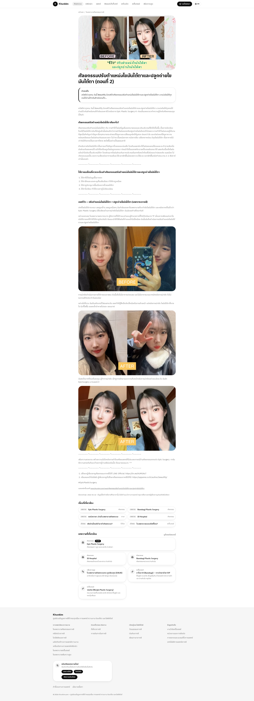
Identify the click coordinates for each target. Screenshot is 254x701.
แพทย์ (98, 3)
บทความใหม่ (67, 671)
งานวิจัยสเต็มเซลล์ (174, 629)
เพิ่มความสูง (148, 3)
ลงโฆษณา (186, 3)
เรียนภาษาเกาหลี (135, 637)
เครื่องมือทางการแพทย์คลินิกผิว (65, 646)
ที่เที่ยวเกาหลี (96, 629)
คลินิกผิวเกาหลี (59, 633)
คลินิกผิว (88, 3)
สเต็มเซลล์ (136, 3)
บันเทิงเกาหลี (134, 633)
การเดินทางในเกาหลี (98, 633)
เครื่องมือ (124, 3)
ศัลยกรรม (78, 3)
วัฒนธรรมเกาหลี (135, 629)
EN (198, 4)
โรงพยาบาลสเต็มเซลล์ (61, 650)
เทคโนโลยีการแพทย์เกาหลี (177, 642)
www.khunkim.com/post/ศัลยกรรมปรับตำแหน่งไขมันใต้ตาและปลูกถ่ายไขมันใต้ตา (117, 488)
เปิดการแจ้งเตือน (69, 677)
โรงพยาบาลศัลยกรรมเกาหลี (95, 12)
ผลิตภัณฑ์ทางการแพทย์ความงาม (65, 642)
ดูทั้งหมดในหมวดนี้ (170, 535)
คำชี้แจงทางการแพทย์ (61, 687)
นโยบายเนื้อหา (77, 687)
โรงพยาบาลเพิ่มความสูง (62, 654)
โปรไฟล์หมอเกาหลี (59, 637)
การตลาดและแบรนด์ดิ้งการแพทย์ (180, 637)
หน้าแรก (81, 12)
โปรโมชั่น (78, 671)
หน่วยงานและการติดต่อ (176, 633)
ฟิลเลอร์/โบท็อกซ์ (110, 3)
